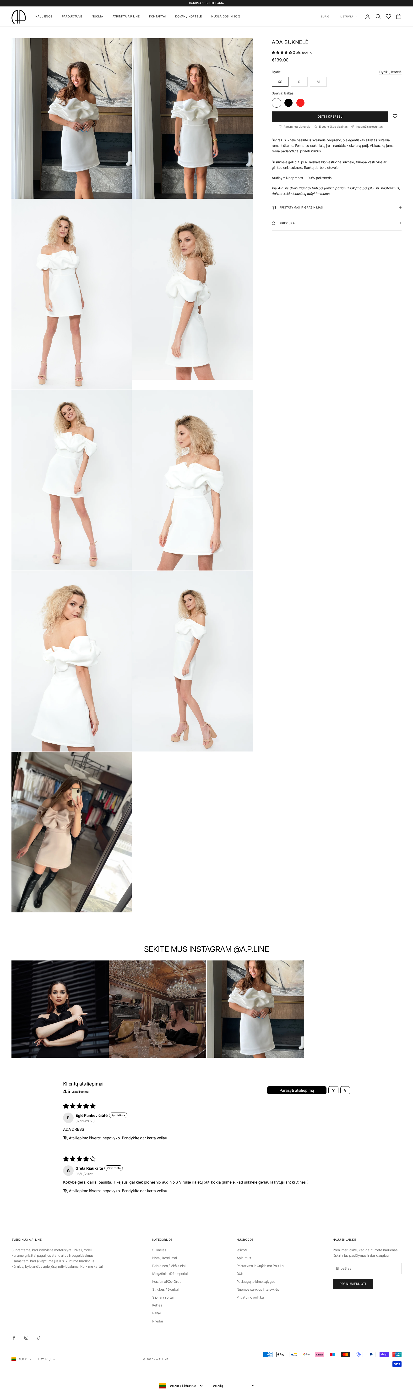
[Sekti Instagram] (26, 1337)
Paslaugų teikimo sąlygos (256, 1281)
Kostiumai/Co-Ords (166, 1281)
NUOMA (97, 16)
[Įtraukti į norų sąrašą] (395, 116)
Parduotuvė (72, 16)
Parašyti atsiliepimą (297, 1090)
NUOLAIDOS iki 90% (225, 16)
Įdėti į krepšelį (330, 116)
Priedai (157, 1321)
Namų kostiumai (164, 1258)
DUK (240, 1274)
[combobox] (180, 1385)
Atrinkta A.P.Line (126, 16)
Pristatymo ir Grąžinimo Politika (260, 1266)
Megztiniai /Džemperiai (170, 1274)
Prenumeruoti (353, 1284)
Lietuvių (346, 16)
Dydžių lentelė (390, 72)
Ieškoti (242, 1250)
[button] (282, 52)
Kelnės (157, 1305)
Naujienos (43, 16)
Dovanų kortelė (188, 16)
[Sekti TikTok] (38, 1337)
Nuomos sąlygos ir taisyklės (258, 1289)
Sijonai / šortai (163, 1297)
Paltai (156, 1313)
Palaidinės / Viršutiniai (168, 1266)
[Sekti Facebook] (13, 1337)
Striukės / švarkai (165, 1289)
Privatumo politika (250, 1297)
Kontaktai (157, 16)
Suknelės (159, 1250)
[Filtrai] (333, 1090)
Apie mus (244, 1258)
